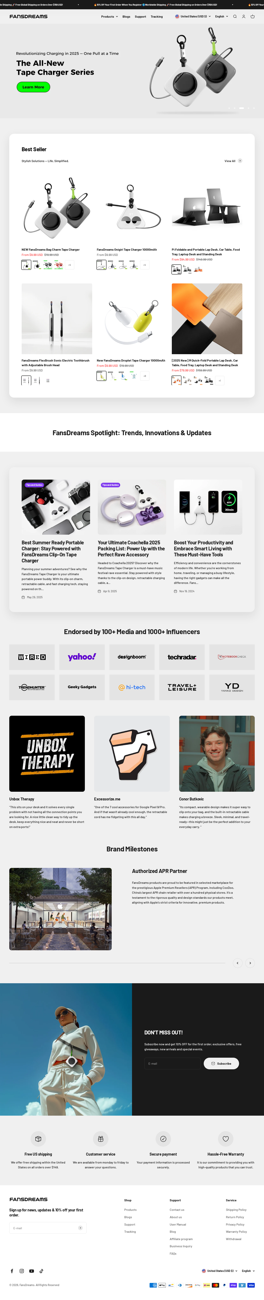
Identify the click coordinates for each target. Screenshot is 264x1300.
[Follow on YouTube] (31, 1271)
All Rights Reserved (47, 1285)
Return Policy (235, 1217)
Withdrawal (233, 1239)
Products (107, 16)
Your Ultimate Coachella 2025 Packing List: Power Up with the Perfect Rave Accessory (131, 548)
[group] (132, 71)
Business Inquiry (181, 1246)
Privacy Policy (235, 1224)
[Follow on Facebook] (11, 1271)
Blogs (126, 16)
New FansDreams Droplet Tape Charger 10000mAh (131, 360)
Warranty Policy (236, 1231)
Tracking (157, 16)
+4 (69, 264)
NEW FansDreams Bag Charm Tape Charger (51, 249)
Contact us (177, 1209)
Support (140, 16)
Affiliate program (181, 1239)
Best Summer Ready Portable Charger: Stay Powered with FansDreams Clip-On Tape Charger (53, 551)
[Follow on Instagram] (21, 1271)
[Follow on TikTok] (41, 1271)
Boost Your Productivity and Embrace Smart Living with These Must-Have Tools (203, 548)
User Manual (178, 1224)
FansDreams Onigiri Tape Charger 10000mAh (127, 249)
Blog (173, 1231)
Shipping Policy (236, 1209)
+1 (220, 380)
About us (176, 1217)
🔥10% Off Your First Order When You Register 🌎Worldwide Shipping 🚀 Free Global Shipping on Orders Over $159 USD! (119, 4)
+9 (145, 376)
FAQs (173, 1253)
